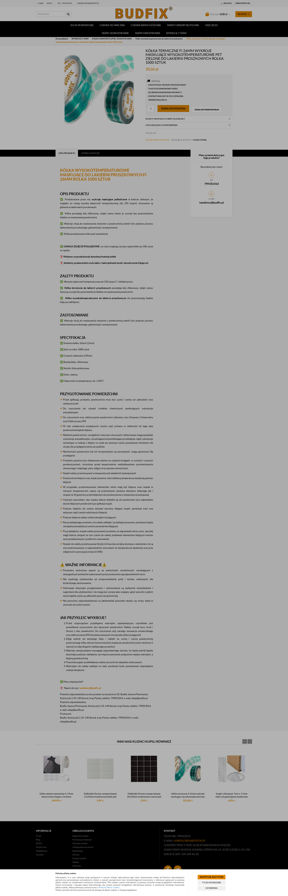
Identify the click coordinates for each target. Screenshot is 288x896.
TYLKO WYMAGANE (211, 882)
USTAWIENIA (212, 888)
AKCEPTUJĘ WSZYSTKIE (212, 877)
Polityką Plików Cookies (109, 887)
